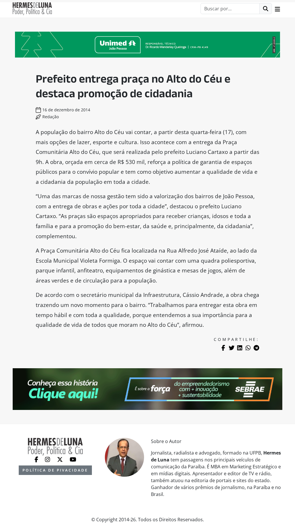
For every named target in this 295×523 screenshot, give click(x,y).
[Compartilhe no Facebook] (223, 348)
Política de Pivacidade (55, 470)
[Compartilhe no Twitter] (232, 348)
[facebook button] (37, 459)
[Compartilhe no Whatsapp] (248, 348)
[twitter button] (60, 459)
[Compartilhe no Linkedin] (240, 348)
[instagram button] (48, 459)
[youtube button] (73, 459)
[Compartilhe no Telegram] (256, 348)
